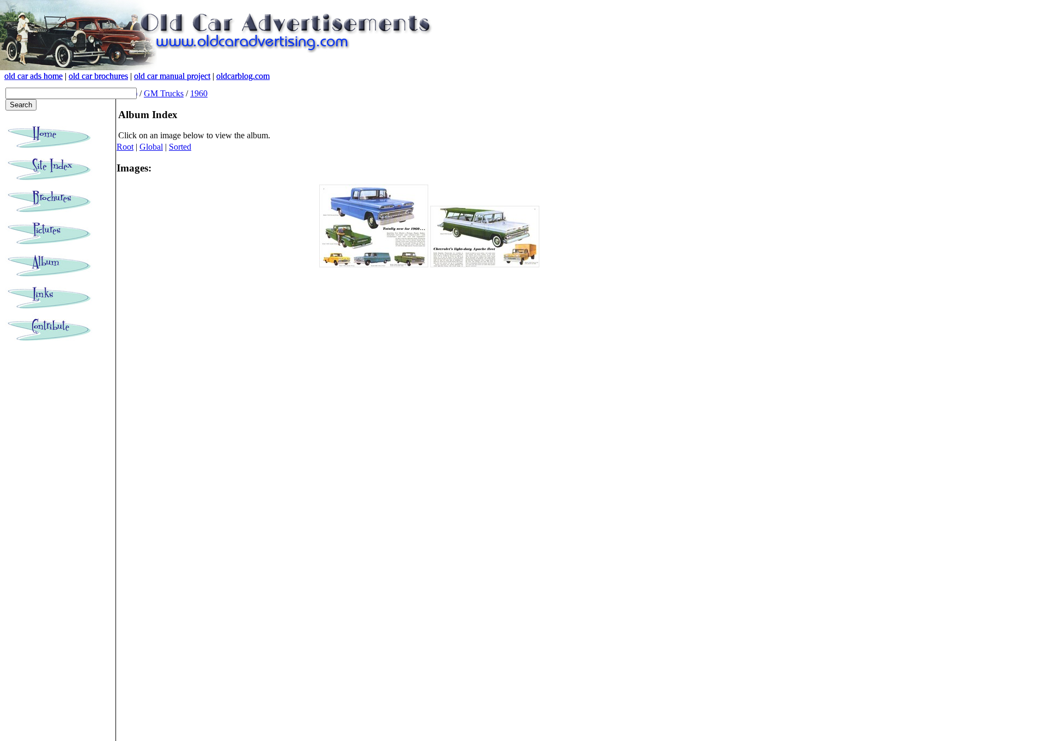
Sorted (180, 146)
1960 (199, 93)
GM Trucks (164, 93)
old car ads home (33, 76)
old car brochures (98, 76)
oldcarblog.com (243, 76)
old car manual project (172, 76)
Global (151, 146)
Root (125, 146)
